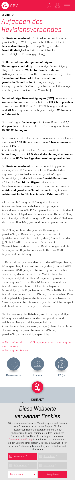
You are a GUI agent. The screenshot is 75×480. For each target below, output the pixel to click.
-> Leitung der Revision (15, 350)
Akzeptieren (53, 474)
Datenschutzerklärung (20, 439)
